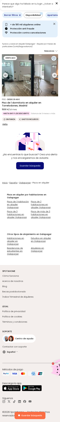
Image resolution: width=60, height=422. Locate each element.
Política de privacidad (13, 311)
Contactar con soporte (14, 346)
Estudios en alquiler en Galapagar (41, 240)
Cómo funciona (10, 275)
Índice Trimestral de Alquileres (17, 296)
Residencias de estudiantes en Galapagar (15, 251)
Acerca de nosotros (12, 281)
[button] (33, 15)
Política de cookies (12, 316)
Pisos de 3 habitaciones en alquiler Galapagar (17, 214)
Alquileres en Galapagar (37, 250)
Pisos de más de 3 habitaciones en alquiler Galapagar (41, 214)
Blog (4, 286)
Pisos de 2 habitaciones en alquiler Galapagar (41, 204)
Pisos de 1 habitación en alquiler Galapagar (18, 204)
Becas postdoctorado (14, 291)
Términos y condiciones (14, 321)
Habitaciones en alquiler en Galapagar (15, 241)
